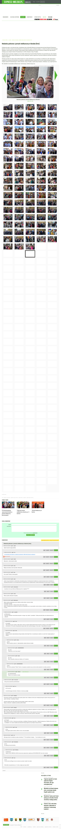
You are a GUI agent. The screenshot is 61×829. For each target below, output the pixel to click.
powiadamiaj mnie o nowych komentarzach (50, 540)
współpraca (29, 826)
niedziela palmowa (7, 497)
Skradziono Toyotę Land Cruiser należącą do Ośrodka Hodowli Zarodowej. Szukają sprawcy (51, 797)
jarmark (24, 497)
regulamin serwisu (48, 826)
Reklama (50, 17)
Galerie (23, 17)
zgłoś (44, 550)
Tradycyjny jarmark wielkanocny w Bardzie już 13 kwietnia (23, 512)
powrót (4, 770)
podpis (9, 524)
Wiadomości (5, 17)
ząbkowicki (42, 1)
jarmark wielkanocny (14, 497)
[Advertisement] (30, 29)
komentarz (9, 526)
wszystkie (38, 1)
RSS (21, 826)
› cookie (39, 5)
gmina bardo (20, 497)
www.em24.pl (28, 2)
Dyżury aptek (37, 17)
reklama (24, 826)
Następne (55, 75)
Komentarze (29, 17)
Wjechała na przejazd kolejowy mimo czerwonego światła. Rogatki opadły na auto (51, 790)
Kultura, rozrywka (14, 17)
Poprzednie (4, 78)
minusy (51, 550)
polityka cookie (55, 826)
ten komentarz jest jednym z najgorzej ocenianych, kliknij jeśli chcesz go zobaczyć (19, 554)
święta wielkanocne (30, 497)
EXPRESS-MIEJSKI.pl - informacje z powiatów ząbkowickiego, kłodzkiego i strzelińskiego (13, 2)
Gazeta (44, 17)
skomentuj (56, 550)
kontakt (34, 826)
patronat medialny (40, 826)
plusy (47, 550)
